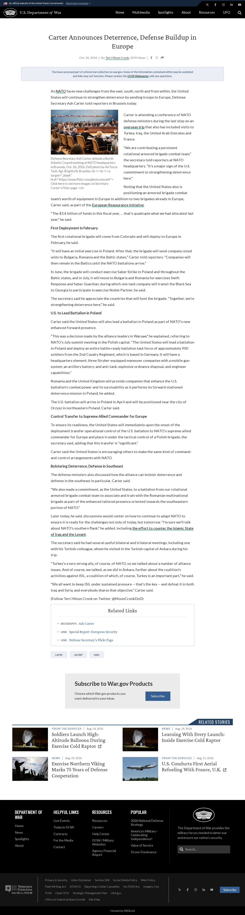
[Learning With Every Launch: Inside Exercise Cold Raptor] (176, 738)
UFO (226, 12)
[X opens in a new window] (207, 4)
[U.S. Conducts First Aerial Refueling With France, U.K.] (176, 768)
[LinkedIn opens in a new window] (231, 4)
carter (59, 654)
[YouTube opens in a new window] (239, 4)
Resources (207, 12)
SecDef (78, 654)
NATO (97, 654)
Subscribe (158, 696)
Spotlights (165, 12)
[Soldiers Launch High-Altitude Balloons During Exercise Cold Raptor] (65, 738)
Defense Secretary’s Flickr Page (91, 640)
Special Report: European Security (93, 632)
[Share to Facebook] (151, 58)
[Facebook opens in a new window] (215, 4)
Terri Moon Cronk (117, 57)
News (120, 12)
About (186, 12)
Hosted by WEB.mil (122, 910)
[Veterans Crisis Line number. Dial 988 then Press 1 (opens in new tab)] (18, 889)
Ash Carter (86, 623)
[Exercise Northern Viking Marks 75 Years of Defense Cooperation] (65, 768)
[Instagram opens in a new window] (223, 4)
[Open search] (239, 12)
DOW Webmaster (138, 76)
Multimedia (141, 12)
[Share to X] (157, 58)
